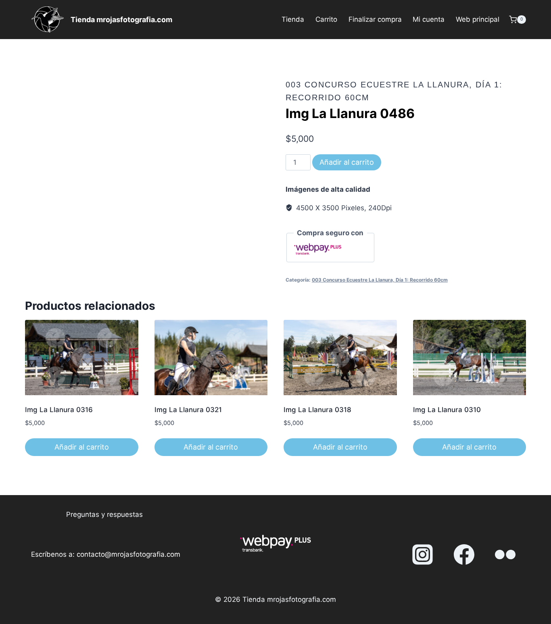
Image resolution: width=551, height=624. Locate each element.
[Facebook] (463, 554)
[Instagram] (422, 554)
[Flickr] (505, 554)
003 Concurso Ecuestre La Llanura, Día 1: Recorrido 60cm (380, 280)
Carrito (326, 19)
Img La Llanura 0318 (317, 410)
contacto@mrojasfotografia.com (128, 554)
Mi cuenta (429, 19)
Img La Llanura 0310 (447, 410)
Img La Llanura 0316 (59, 410)
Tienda (293, 19)
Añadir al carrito (346, 162)
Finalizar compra (375, 19)
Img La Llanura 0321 (188, 410)
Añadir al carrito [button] (81, 447)
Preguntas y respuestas (104, 514)
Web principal (477, 19)
